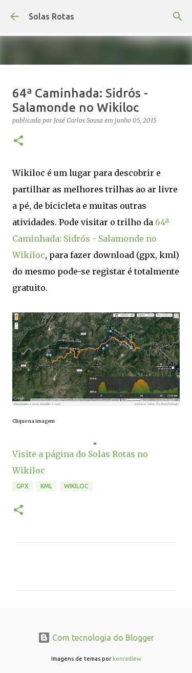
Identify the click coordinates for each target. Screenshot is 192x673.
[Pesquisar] (178, 16)
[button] (18, 141)
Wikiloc (76, 486)
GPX (22, 486)
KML (46, 486)
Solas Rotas (51, 16)
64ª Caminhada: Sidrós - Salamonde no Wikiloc (90, 238)
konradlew (127, 659)
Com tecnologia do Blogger (102, 637)
